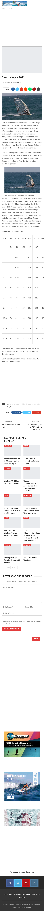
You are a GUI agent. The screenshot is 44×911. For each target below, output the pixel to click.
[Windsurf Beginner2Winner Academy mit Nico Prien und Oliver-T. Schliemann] (31, 473)
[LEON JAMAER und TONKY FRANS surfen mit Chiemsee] (12, 500)
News (26, 446)
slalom (23, 404)
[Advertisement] (22, 27)
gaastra (9, 404)
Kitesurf (27, 545)
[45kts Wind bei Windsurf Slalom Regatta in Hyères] (12, 522)
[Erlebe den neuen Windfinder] (31, 549)
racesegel (16, 404)
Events (7, 468)
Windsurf (8, 446)
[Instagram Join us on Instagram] (34, 882)
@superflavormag (26, 872)
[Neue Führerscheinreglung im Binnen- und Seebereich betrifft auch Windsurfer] (31, 522)
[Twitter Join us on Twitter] (18, 882)
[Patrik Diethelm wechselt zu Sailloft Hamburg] (31, 450)
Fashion (7, 545)
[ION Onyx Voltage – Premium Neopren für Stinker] (12, 549)
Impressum (8, 894)
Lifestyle (27, 495)
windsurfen (37, 404)
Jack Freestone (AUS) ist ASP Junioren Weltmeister (34, 426)
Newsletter (36, 894)
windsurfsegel (7, 407)
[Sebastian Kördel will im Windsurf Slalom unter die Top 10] (12, 450)
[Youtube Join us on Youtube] (26, 882)
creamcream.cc (27, 907)
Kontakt (22, 898)
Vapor (29, 404)
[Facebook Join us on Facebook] (10, 882)
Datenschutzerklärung (22, 894)
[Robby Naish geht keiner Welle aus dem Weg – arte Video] (31, 500)
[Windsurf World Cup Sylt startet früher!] (12, 473)
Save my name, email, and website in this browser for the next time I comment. (21, 623)
